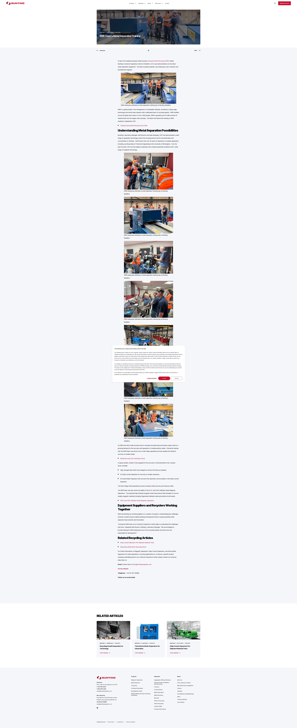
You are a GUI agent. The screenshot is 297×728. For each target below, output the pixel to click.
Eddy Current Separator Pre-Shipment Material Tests (137, 542)
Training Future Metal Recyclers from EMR (133, 125)
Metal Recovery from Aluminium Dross (132, 458)
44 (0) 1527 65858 (102, 702)
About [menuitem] (179, 676)
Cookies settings (152, 378)
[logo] (106, 678)
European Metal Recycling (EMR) (158, 61)
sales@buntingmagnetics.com (104, 691)
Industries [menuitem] (157, 676)
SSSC (151, 490)
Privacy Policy (118, 358)
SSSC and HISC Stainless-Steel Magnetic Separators (137, 500)
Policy (142, 369)
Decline (177, 378)
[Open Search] (275, 3)
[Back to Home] (15, 3)
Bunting (102, 32)
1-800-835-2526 (101, 689)
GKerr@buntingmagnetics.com (142, 564)
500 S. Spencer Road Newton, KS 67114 (107, 684)
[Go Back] (148, 51)
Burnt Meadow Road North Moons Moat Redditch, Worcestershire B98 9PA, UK (107, 698)
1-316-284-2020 (101, 686)
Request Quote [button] (284, 3)
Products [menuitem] (133, 676)
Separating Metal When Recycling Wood (133, 547)
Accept (164, 378)
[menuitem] (135, 3)
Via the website (123, 569)
